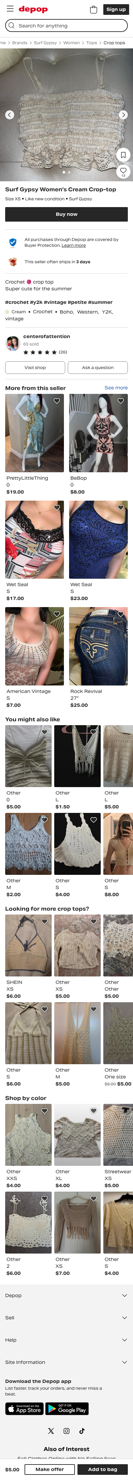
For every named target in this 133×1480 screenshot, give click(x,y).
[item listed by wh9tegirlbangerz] (77, 844)
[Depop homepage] (33, 9)
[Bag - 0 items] (94, 9)
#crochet (17, 302)
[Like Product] (56, 400)
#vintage (56, 302)
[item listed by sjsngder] (77, 945)
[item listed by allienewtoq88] (77, 1135)
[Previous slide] (9, 115)
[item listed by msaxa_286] (77, 1033)
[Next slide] (123, 115)
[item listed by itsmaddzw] (28, 1033)
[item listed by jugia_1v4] (77, 1223)
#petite (78, 302)
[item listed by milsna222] (28, 844)
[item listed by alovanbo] (28, 756)
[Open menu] (10, 9)
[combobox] (66, 25)
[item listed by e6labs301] (28, 1135)
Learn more (74, 245)
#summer (100, 302)
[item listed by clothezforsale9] (77, 756)
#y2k (37, 302)
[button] (75, 352)
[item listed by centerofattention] (34, 433)
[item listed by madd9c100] (28, 945)
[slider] (66, 114)
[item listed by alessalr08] (28, 1223)
